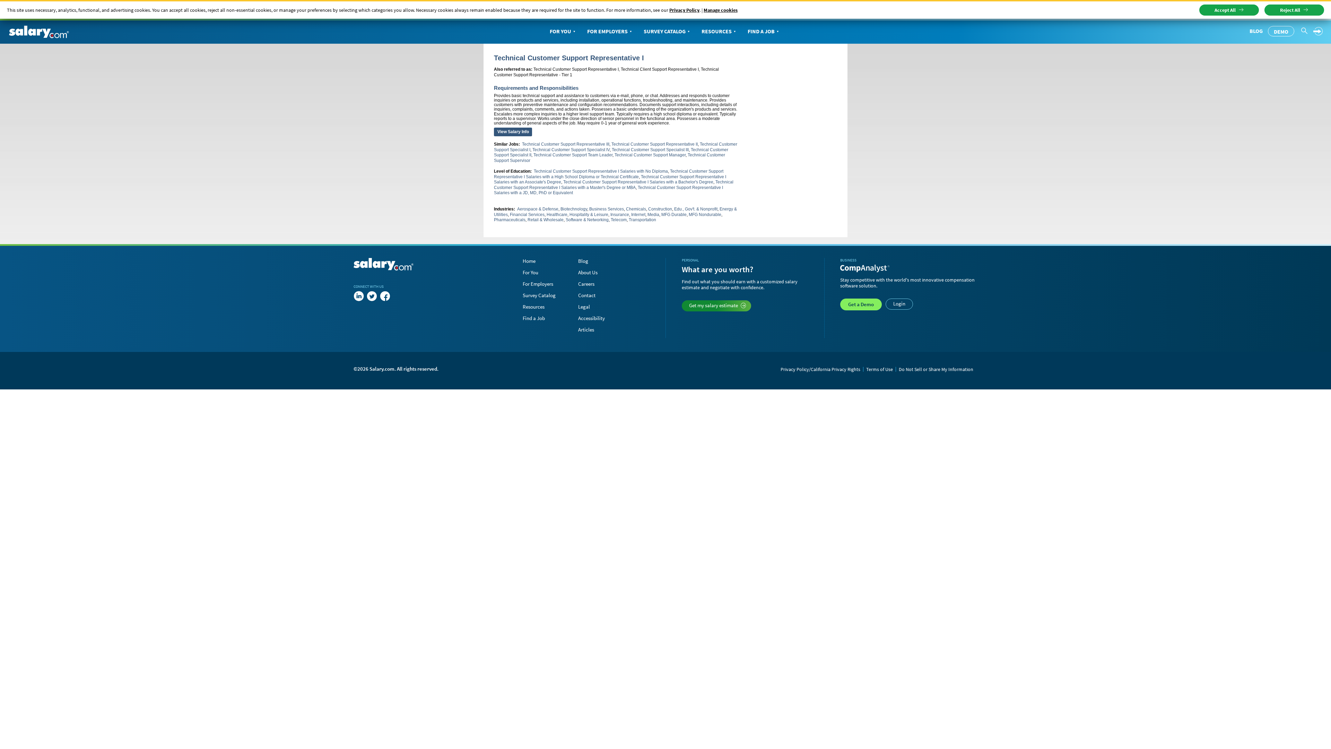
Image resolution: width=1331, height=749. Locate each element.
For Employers (607, 31)
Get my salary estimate (713, 305)
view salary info (513, 131)
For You (560, 31)
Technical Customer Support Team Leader (572, 155)
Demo (1281, 31)
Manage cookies (721, 10)
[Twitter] (372, 296)
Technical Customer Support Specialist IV (571, 149)
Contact (586, 295)
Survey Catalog (665, 31)
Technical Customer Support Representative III (565, 144)
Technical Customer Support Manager (650, 155)
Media (653, 214)
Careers (586, 284)
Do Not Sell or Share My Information (936, 369)
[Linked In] (359, 296)
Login (899, 303)
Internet (638, 214)
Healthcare (557, 214)
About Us (588, 272)
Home (529, 261)
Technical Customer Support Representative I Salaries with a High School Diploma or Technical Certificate (608, 174)
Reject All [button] (1290, 10)
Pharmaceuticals (509, 219)
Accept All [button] (1225, 10)
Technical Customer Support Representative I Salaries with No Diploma (601, 171)
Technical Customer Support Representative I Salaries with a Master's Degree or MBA (613, 185)
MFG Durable (674, 214)
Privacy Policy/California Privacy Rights (820, 369)
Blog (1256, 30)
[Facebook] (385, 296)
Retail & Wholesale (546, 219)
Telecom (619, 219)
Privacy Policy (684, 10)
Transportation (642, 219)
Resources (717, 31)
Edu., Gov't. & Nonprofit (695, 209)
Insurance (619, 214)
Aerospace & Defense (537, 209)
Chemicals (636, 209)
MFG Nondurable (705, 214)
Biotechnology (573, 209)
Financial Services (527, 214)
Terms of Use (879, 369)
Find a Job (761, 31)
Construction (660, 209)
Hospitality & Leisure (588, 214)
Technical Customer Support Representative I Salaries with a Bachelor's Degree (638, 182)
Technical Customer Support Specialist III (650, 149)
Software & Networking (587, 219)
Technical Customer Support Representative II (654, 144)
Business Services (606, 209)
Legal (584, 306)
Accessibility (591, 318)
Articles (586, 329)
